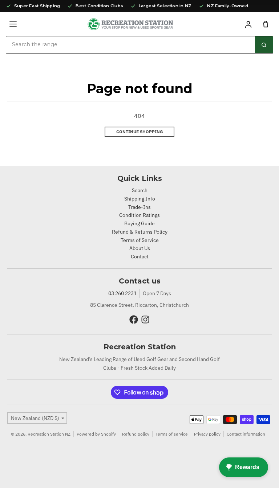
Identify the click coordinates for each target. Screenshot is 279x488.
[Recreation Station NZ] (130, 24)
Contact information (246, 434)
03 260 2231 (122, 293)
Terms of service (171, 434)
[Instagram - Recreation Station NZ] (145, 319)
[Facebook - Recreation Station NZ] (133, 319)
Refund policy (135, 434)
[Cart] (265, 24)
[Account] (248, 24)
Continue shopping (139, 131)
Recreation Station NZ (49, 434)
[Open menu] (13, 24)
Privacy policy (207, 434)
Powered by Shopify (96, 434)
